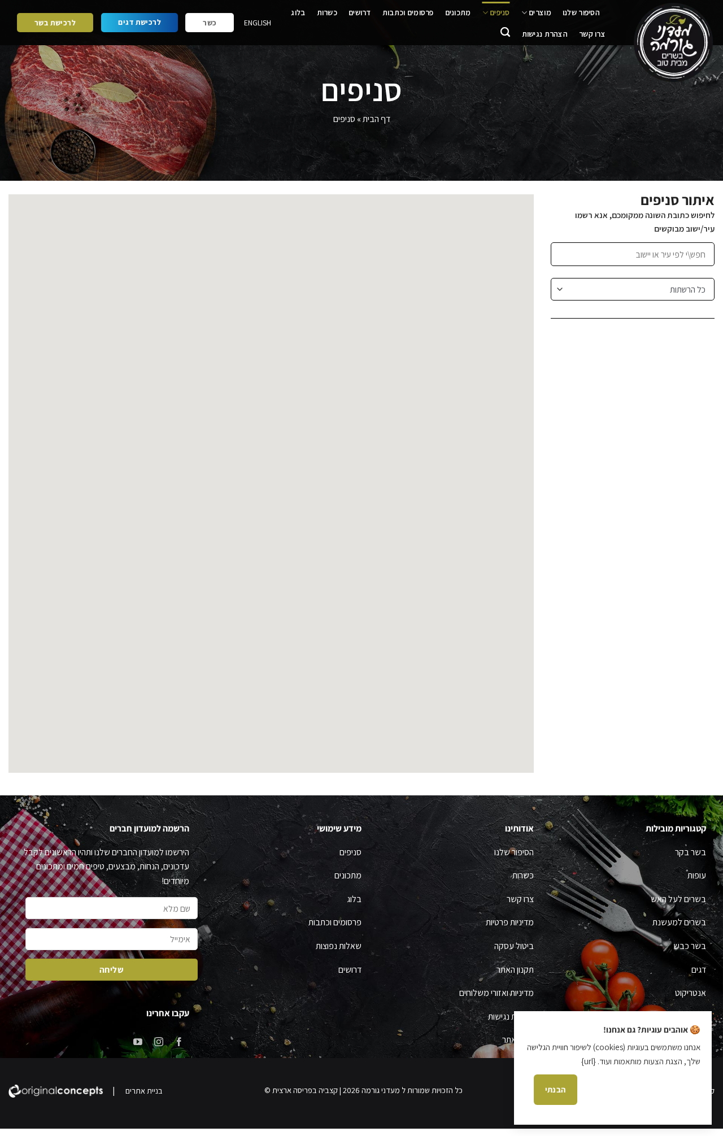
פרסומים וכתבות (408, 12)
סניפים (500, 12)
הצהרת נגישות (545, 34)
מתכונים (458, 12)
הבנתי (555, 1089)
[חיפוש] (505, 33)
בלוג (298, 12)
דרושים (360, 12)
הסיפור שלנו (581, 12)
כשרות (327, 12)
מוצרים (540, 12)
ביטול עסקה (514, 946)
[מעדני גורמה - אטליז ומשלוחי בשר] (671, 42)
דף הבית (376, 119)
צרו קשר (592, 34)
